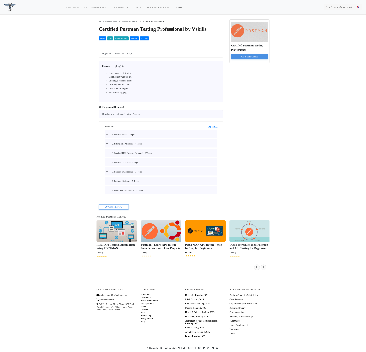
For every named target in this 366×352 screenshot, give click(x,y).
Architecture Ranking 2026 (197, 332)
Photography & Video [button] (96, 7)
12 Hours (134, 38)
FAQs (129, 53)
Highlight (106, 53)
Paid (110, 38)
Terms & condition (149, 300)
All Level (144, 38)
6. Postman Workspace (121, 181)
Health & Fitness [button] (122, 7)
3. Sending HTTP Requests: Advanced (127, 153)
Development (112, 21)
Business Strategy (237, 308)
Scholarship (146, 315)
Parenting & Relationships (241, 316)
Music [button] (139, 7)
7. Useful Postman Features (123, 190)
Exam (143, 312)
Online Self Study (121, 38)
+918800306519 (106, 299)
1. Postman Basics (119, 134)
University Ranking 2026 (196, 295)
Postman (134, 21)
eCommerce (234, 321)
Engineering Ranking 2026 (197, 303)
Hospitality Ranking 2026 (196, 316)
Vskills (102, 38)
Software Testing (124, 21)
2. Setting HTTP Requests (122, 144)
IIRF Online (103, 21)
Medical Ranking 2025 (195, 308)
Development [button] (72, 7)
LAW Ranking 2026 (194, 327)
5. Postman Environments (122, 172)
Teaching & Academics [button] (159, 7)
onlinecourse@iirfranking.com (113, 295)
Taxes (232, 333)
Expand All (213, 126)
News (143, 306)
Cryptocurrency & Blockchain (243, 303)
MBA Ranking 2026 (194, 299)
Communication (236, 312)
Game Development (238, 325)
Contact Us (146, 297)
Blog (143, 321)
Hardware (233, 329)
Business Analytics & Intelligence (244, 295)
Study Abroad (147, 318)
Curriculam (119, 53)
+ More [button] (180, 7)
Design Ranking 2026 (195, 336)
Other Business (236, 299)
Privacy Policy (147, 303)
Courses (144, 309)
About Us (145, 294)
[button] (257, 267)
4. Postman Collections (121, 162)
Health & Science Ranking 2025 (199, 312)
